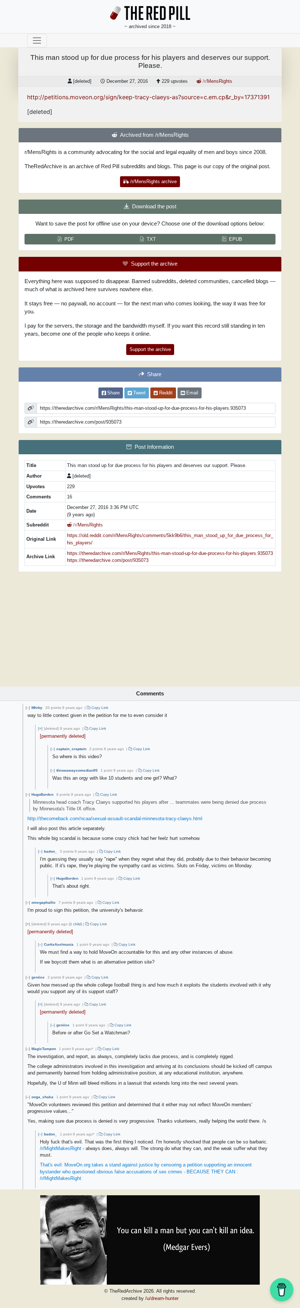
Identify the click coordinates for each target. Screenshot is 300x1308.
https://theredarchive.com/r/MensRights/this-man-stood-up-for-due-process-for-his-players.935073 (170, 553)
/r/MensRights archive (153, 181)
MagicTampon (43, 1049)
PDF (69, 239)
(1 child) (75, 924)
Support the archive (150, 349)
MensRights (217, 81)
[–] (28, 708)
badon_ (50, 851)
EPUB (235, 239)
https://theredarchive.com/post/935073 (108, 560)
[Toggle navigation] (37, 40)
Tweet (139, 393)
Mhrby (36, 708)
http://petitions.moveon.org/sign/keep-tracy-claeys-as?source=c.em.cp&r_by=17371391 (148, 97)
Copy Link (99, 708)
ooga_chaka (42, 1097)
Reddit (165, 393)
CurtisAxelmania (59, 944)
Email (191, 393)
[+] (40, 728)
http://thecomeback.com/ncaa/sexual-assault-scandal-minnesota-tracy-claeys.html (114, 818)
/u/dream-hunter (162, 1298)
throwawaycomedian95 (77, 770)
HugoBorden (42, 794)
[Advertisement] (150, 627)
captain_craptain (71, 749)
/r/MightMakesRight (60, 1148)
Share (113, 393)
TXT (151, 239)
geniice (38, 977)
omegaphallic (43, 902)
